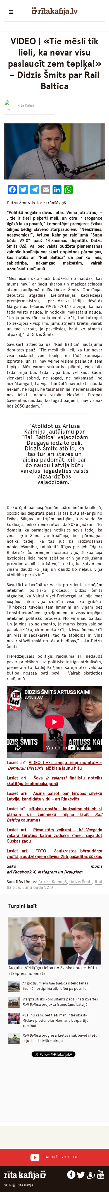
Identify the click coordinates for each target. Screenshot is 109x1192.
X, (35, 872)
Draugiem (73, 872)
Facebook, (23, 872)
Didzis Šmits (80, 881)
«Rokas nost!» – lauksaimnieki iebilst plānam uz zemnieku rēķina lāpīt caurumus (54, 814)
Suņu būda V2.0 (37, 887)
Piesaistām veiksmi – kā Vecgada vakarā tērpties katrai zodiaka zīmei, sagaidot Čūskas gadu (54, 835)
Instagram (47, 872)
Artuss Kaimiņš (52, 881)
